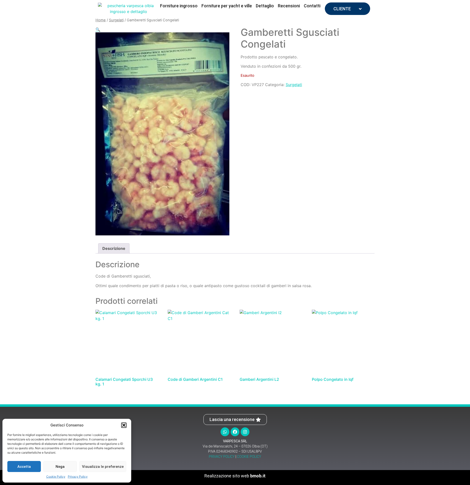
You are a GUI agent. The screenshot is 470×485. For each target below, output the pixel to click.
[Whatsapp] (225, 431)
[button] (123, 425)
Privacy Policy (78, 476)
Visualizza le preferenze (103, 466)
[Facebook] (235, 431)
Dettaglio (265, 5)
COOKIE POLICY (249, 457)
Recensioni (289, 5)
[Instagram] (245, 431)
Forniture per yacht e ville (226, 5)
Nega (60, 466)
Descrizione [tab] (113, 248)
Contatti (312, 5)
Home (100, 20)
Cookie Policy (55, 476)
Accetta (24, 466)
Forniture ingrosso (179, 5)
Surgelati (116, 20)
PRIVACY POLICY (222, 457)
